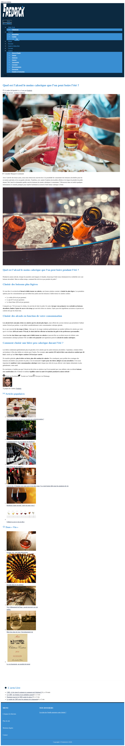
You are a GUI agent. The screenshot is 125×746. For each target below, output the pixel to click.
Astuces (14, 60)
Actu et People (16, 53)
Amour (14, 55)
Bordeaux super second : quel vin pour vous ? (21, 505)
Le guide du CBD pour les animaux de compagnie (22, 699)
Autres (10, 50)
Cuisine (14, 36)
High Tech (11, 27)
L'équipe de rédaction (9, 714)
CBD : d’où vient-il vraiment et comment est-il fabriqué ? (24, 692)
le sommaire (14, 174)
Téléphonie (15, 29)
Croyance (15, 64)
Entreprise (15, 69)
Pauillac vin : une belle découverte (17, 552)
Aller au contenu (6, 2)
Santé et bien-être (14, 46)
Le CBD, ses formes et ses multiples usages (20, 695)
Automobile (15, 62)
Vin (17, 39)
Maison (10, 32)
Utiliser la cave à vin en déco (15, 522)
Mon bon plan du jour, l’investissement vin (20, 632)
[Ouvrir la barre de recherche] (6, 19)
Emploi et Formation (18, 71)
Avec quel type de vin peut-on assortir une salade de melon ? (25, 419)
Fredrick (18, 388)
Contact (5, 735)
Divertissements (16, 67)
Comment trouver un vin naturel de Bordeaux (21, 441)
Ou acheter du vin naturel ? (15, 466)
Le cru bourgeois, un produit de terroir (18, 664)
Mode (10, 41)
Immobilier (15, 34)
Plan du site (6, 721)
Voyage (10, 48)
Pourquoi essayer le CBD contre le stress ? (20, 697)
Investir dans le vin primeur (15, 585)
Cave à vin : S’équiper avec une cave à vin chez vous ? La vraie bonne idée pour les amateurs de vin (37, 486)
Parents (10, 43)
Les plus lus (43, 712)
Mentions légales (8, 728)
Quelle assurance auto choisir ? (56, 712)
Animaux (14, 57)
